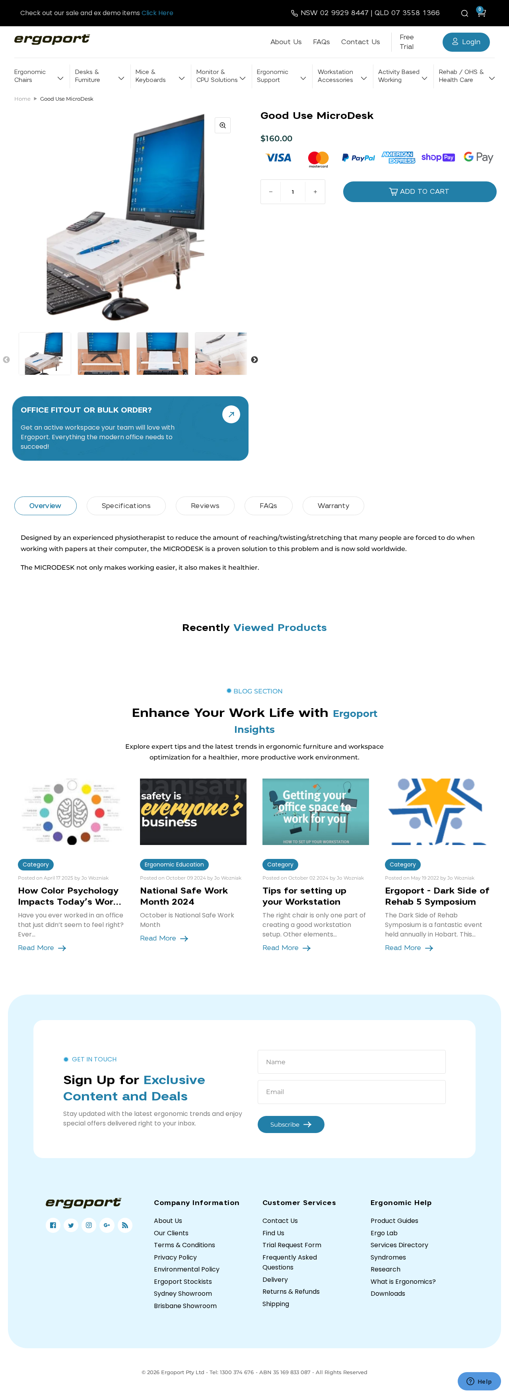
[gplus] (107, 1225)
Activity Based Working (399, 76)
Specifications (126, 506)
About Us (286, 42)
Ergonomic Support (272, 76)
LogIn (471, 42)
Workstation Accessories (335, 76)
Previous (6, 360)
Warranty (334, 506)
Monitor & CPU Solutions (217, 76)
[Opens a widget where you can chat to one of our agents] (479, 1382)
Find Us (273, 1233)
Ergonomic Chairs (30, 76)
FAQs (321, 42)
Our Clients (171, 1233)
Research (385, 1269)
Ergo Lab (384, 1233)
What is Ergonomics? (403, 1281)
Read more (36, 948)
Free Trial (407, 42)
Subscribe (284, 1124)
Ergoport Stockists (183, 1281)
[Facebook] (53, 1225)
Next (254, 360)
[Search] (466, 13)
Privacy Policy (175, 1257)
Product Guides (394, 1220)
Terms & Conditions (184, 1245)
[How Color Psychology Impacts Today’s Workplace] (71, 812)
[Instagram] (89, 1225)
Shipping (275, 1303)
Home (22, 98)
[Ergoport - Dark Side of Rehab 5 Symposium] (438, 812)
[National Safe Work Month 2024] (193, 812)
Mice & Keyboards (151, 76)
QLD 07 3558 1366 (407, 13)
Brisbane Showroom (185, 1305)
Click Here (157, 13)
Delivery (275, 1279)
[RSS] (125, 1225)
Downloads (388, 1293)
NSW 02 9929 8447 (335, 13)
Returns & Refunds (291, 1291)
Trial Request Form (291, 1245)
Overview (45, 506)
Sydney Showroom (183, 1293)
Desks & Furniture (87, 76)
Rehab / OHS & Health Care (461, 76)
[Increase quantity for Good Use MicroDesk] (315, 192)
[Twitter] (71, 1225)
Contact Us (360, 42)
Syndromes (388, 1257)
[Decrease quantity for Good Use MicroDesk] (271, 192)
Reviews (205, 506)
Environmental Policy (187, 1269)
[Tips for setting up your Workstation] (315, 812)
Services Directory (399, 1245)
